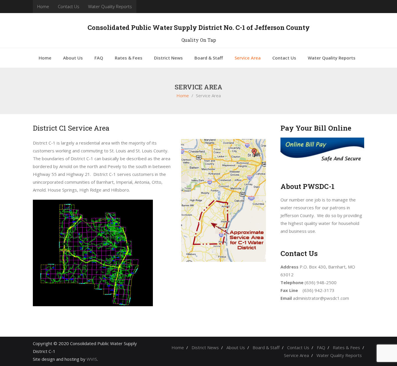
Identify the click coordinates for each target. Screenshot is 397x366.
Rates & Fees (346, 347)
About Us (235, 347)
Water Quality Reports (110, 6)
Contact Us (68, 6)
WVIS (92, 359)
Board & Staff (266, 347)
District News (205, 347)
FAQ (321, 347)
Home (43, 6)
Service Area (296, 355)
